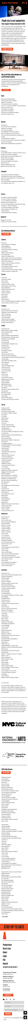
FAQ (4, 960)
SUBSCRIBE (8, 1014)
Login (5, 956)
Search (5, 963)
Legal (20, 1017)
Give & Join (7, 948)
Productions (7, 945)
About (5, 952)
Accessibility (16, 1017)
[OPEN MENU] (26, 2)
